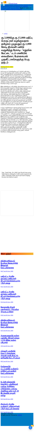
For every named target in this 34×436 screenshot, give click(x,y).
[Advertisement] (17, 152)
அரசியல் (16, 5)
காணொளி (19, 9)
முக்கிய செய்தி (9, 5)
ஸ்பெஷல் (13, 9)
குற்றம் (30, 5)
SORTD (19, 415)
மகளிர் (8, 8)
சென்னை (7, 6)
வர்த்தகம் (12, 6)
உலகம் (2, 6)
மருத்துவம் (3, 8)
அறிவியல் (8, 9)
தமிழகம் (26, 5)
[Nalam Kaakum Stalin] (17, 30)
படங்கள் (3, 9)
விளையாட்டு (18, 6)
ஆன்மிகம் (25, 6)
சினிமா (18, 8)
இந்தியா (21, 5)
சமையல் (13, 8)
